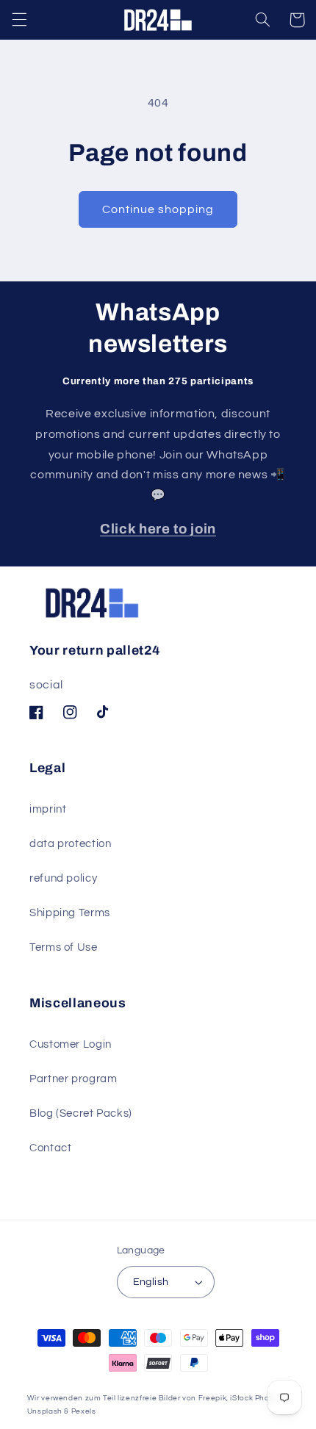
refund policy (63, 878)
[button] (19, 20)
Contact (50, 1147)
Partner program (73, 1078)
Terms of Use (63, 947)
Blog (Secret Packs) (80, 1113)
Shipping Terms (69, 912)
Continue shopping (158, 209)
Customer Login (70, 1044)
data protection (70, 843)
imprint (47, 809)
